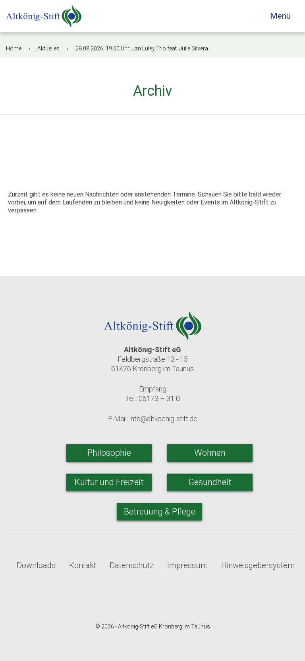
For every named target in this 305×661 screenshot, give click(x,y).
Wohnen (210, 453)
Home (13, 48)
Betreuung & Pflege (159, 511)
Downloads (36, 565)
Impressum (187, 565)
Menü (281, 16)
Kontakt (82, 565)
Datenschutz (132, 565)
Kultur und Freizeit (109, 482)
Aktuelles (48, 48)
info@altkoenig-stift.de (163, 418)
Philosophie (109, 453)
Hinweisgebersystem (258, 565)
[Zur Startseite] (43, 13)
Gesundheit (210, 482)
